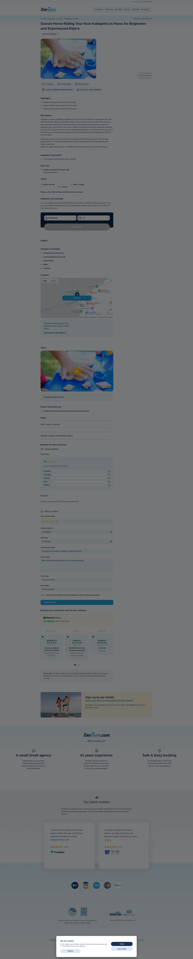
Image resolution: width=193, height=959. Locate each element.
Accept (122, 944)
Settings (70, 951)
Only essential (121, 949)
